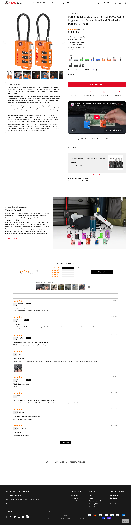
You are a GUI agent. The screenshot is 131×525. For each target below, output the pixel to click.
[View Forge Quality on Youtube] (23, 516)
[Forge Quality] (13, 2)
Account (91, 498)
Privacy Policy (75, 501)
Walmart (113, 504)
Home (70, 14)
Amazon (112, 501)
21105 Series (76, 14)
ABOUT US (76, 491)
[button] (31, 3)
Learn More (13, 239)
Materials (72, 148)
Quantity (72, 74)
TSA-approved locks (42, 110)
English (63, 515)
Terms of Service (76, 504)
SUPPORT (93, 491)
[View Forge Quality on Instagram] (10, 516)
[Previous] (5, 41)
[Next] (63, 41)
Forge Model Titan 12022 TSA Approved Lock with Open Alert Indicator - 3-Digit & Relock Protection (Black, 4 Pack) (88, 159)
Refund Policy (93, 507)
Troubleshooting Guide (96, 501)
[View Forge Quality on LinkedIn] (27, 516)
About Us (74, 495)
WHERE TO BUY (117, 491)
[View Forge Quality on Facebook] (6, 516)
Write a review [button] (102, 272)
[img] (17, 301)
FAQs (90, 495)
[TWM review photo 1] (17, 368)
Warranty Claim (94, 504)
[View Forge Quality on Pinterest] (19, 516)
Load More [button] (65, 442)
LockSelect (113, 498)
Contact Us (75, 498)
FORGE (7, 213)
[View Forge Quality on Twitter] (15, 516)
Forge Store (114, 495)
